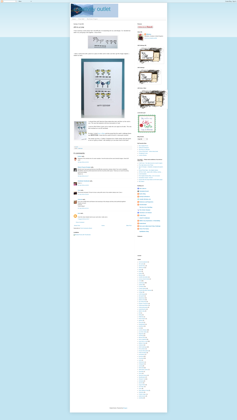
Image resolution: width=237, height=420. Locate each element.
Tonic (140, 388)
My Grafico (141, 181)
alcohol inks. (142, 265)
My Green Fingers (92, 19)
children (141, 284)
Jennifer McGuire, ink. (145, 199)
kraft (140, 328)
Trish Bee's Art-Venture (145, 212)
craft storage (142, 294)
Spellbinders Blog (144, 231)
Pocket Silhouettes (143, 350)
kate (79, 213)
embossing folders (143, 305)
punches (141, 356)
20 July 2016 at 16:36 (83, 194)
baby (140, 269)
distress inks (142, 299)
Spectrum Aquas (143, 375)
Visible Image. (142, 394)
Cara (79, 190)
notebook (141, 345)
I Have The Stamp (144, 228)
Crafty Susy (142, 215)
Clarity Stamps (142, 288)
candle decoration (143, 277)
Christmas (141, 286)
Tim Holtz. (141, 386)
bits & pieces (142, 188)
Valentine (141, 392)
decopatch (141, 296)
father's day (142, 311)
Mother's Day (142, 343)
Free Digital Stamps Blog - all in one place (149, 175)
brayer (140, 273)
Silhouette (141, 367)
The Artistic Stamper (144, 210)
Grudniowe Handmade (83, 181)
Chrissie (80, 199)
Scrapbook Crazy (143, 153)
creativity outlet (92, 9)
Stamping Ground (144, 191)
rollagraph (141, 364)
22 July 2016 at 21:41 (83, 208)
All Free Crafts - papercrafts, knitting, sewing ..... (151, 172)
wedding (141, 398)
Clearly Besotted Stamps (145, 290)
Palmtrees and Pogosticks (146, 202)
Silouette (141, 371)
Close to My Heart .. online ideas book (148, 151)
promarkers (142, 354)
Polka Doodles (142, 352)
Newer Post (77, 225)
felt (139, 313)
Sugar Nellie (142, 384)
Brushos (141, 275)
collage (141, 292)
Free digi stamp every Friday (146, 165)
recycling (141, 358)
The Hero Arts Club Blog (145, 207)
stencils (141, 383)
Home (74, 19)
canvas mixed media (144, 279)
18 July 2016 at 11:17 (83, 176)
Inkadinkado (142, 324)
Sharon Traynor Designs (84, 167)
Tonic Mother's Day (143, 390)
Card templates (143, 174)
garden (140, 320)
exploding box (142, 309)
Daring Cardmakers (144, 196)
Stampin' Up (142, 379)
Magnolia (141, 333)
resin (140, 360)
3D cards (141, 264)
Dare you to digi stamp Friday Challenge (149, 226)
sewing (140, 366)
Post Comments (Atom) (86, 228)
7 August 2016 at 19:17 (83, 219)
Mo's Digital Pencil (143, 145)
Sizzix (140, 373)
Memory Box (142, 337)
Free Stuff (81, 19)
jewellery (141, 326)
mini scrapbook (143, 339)
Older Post (128, 225)
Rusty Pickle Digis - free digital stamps (148, 170)
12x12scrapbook (143, 262)
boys (140, 271)
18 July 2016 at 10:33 (83, 162)
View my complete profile (150, 38)
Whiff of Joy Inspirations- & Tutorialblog (149, 220)
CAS (140, 281)
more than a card (143, 341)
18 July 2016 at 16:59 (83, 185)
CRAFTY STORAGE (144, 218)
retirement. (141, 362)
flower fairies (142, 318)
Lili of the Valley (143, 332)
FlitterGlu (141, 316)
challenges (80, 148)
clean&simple (143, 204)
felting (140, 315)
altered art (141, 267)
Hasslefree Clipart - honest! (146, 177)
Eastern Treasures (143, 303)
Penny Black (142, 349)
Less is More (101, 133)
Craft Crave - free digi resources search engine (150, 163)
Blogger (125, 408)
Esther (79, 156)
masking (141, 335)
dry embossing (142, 301)
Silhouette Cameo (143, 369)
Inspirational (142, 223)
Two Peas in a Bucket (144, 149)
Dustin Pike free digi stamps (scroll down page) (150, 179)
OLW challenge (143, 347)
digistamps (141, 298)
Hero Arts (141, 322)
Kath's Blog (142, 194)
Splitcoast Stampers (144, 147)
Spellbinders (142, 377)
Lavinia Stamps (143, 155)
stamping (141, 381)
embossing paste (143, 307)
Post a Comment (80, 222)
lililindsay (148, 34)
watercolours (142, 396)
